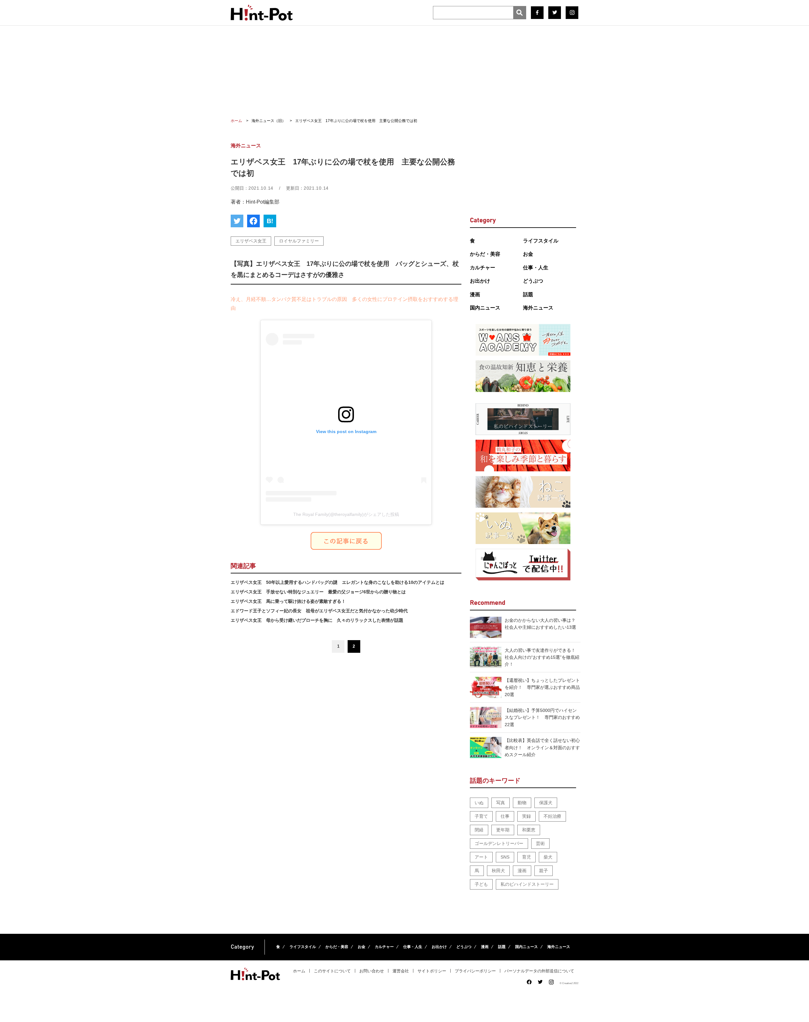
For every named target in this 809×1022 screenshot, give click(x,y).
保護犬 (545, 802)
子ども (481, 884)
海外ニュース (538, 307)
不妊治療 (552, 816)
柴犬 (548, 857)
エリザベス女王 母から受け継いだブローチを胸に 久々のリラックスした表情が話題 (317, 620)
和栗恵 (528, 829)
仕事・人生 (535, 267)
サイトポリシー (431, 971)
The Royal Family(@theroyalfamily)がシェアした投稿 (346, 514)
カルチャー (482, 267)
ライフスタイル (540, 240)
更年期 (502, 829)
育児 (526, 857)
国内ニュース (485, 307)
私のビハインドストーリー (527, 884)
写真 (500, 802)
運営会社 (400, 971)
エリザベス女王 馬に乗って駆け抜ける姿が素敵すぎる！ (288, 601)
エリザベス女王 (250, 240)
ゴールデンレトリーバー (499, 843)
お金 (528, 254)
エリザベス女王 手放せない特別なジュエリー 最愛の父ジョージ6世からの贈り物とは (318, 591)
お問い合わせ (371, 971)
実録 (526, 816)
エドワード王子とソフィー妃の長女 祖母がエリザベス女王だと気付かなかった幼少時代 (319, 610)
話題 (528, 294)
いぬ (479, 802)
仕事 (505, 816)
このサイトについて (332, 971)
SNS (505, 857)
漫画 (475, 294)
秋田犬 (498, 870)
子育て (481, 816)
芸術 (540, 843)
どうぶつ (533, 281)
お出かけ (480, 281)
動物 (522, 802)
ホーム (299, 971)
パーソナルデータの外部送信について (539, 971)
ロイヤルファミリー (299, 240)
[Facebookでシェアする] (253, 221)
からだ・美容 (485, 254)
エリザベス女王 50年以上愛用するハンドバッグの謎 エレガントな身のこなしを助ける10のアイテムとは (337, 582)
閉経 (479, 829)
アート (481, 857)
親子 (543, 870)
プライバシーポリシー (475, 971)
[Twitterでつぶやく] (237, 221)
